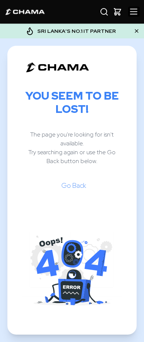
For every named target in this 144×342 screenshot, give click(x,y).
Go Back (73, 185)
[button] (117, 12)
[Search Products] (104, 11)
